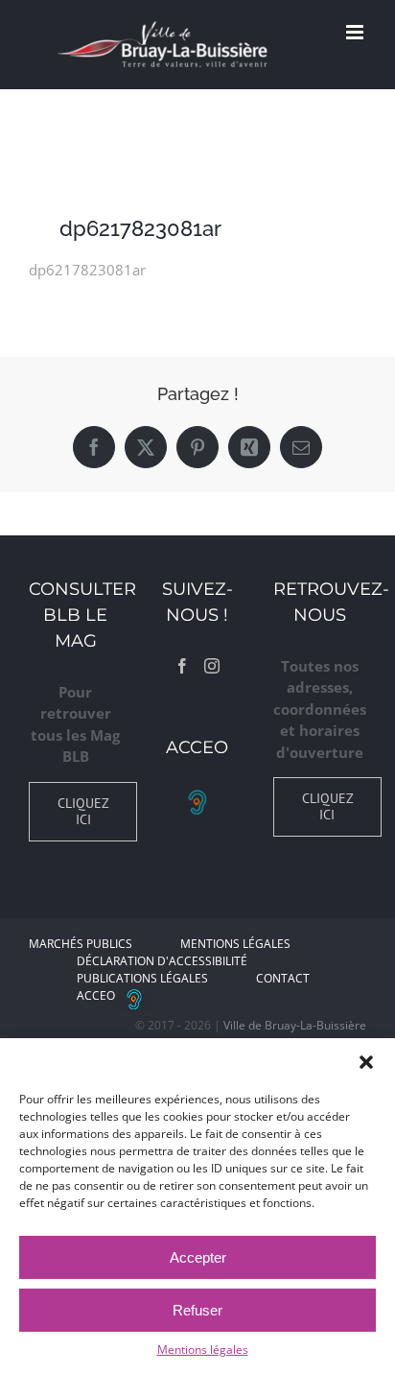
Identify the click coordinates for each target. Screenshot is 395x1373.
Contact (283, 978)
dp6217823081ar (87, 269)
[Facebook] (182, 666)
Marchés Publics (80, 943)
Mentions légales (202, 1349)
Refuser (197, 1310)
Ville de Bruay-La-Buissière (294, 1025)
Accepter (198, 1257)
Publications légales (142, 978)
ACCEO (96, 995)
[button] (366, 1062)
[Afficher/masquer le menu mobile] (356, 32)
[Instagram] (212, 666)
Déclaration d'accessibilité (162, 961)
